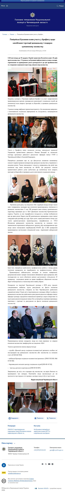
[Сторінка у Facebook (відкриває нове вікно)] (43, 464)
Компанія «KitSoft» (43, 488)
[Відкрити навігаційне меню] (7, 6)
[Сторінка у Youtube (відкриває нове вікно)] (49, 464)
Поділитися (40, 418)
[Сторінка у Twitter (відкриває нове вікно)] (46, 464)
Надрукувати (14, 418)
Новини (12, 34)
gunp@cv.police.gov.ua (56, 450)
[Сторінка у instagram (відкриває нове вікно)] (52, 464)
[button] (9, 443)
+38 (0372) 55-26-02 (40, 450)
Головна (5, 34)
